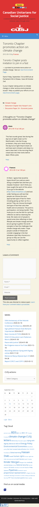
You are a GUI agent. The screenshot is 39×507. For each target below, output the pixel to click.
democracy (14, 441)
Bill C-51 (25, 433)
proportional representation (15, 473)
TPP (9, 478)
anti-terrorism (7, 433)
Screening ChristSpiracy (13, 326)
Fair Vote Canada (12, 449)
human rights (19, 456)
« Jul (5, 420)
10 (10, 404)
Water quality (28, 478)
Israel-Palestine (19, 459)
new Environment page (11, 93)
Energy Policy (26, 443)
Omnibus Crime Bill (19, 467)
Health (11, 456)
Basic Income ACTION (13, 334)
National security (22, 465)
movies (14, 465)
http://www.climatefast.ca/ (16, 192)
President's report (22, 470)
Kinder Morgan (12, 462)
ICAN (5, 459)
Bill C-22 (19, 433)
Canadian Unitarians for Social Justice (19, 14)
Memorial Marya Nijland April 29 (17, 356)
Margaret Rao (23, 462)
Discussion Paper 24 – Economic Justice (19, 108)
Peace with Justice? (12, 342)
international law (11, 459)
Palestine (27, 467)
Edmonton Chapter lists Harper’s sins (18, 106)
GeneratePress (19, 500)
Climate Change (10, 103)
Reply (7, 159)
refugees (28, 473)
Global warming (15, 452)
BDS (13, 432)
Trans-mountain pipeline (18, 478)
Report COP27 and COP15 (14, 361)
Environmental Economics (15, 446)
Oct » (10, 420)
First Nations (7, 452)
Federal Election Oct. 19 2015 (25, 449)
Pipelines (13, 470)
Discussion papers (22, 440)
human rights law (29, 456)
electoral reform (14, 444)
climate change (17, 436)
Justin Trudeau (28, 459)
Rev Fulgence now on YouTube (16, 345)
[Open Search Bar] (37, 34)
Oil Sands (11, 467)
